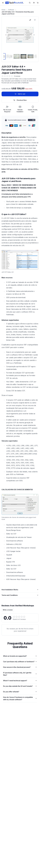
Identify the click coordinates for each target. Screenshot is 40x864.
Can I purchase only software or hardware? (18, 662)
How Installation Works (10, 590)
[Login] (34, 3)
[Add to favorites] (35, 20)
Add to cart (21, 94)
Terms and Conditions (10, 595)
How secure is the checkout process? (16, 667)
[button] (20, 35)
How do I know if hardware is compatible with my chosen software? (18, 698)
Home (3, 10)
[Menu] (3, 3)
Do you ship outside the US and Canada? (18, 686)
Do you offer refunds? (11, 692)
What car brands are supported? (15, 656)
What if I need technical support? (15, 681)
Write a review (8, 610)
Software (11, 10)
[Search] (30, 3)
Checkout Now (22, 100)
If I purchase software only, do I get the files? (17, 674)
